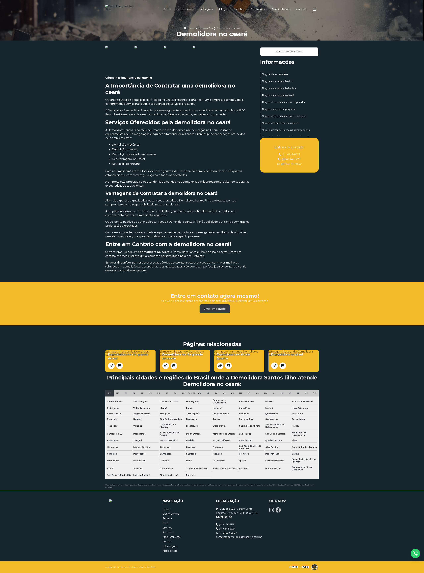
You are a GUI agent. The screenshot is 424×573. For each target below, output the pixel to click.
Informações (205, 28)
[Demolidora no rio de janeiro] (220, 365)
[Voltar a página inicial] (121, 9)
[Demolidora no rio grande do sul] (111, 365)
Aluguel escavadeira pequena (278, 109)
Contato (301, 9)
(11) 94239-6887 (290, 164)
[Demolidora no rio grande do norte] (165, 365)
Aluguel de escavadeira (275, 74)
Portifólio (256, 9)
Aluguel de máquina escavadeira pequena (286, 130)
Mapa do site (170, 550)
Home (167, 9)
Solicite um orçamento (289, 51)
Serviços (205, 9)
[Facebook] (278, 510)
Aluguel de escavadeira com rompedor (284, 116)
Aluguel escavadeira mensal (278, 95)
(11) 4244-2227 (291, 159)
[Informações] (314, 9)
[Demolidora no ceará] (119, 59)
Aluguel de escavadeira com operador (283, 102)
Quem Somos (185, 9)
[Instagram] (271, 510)
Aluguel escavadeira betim (277, 81)
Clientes (239, 9)
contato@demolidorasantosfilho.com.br (238, 536)
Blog (222, 9)
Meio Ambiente (281, 9)
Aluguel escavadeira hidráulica (279, 88)
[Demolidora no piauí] (274, 365)
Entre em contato (215, 308)
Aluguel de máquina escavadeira (280, 123)
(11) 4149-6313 (291, 154)
